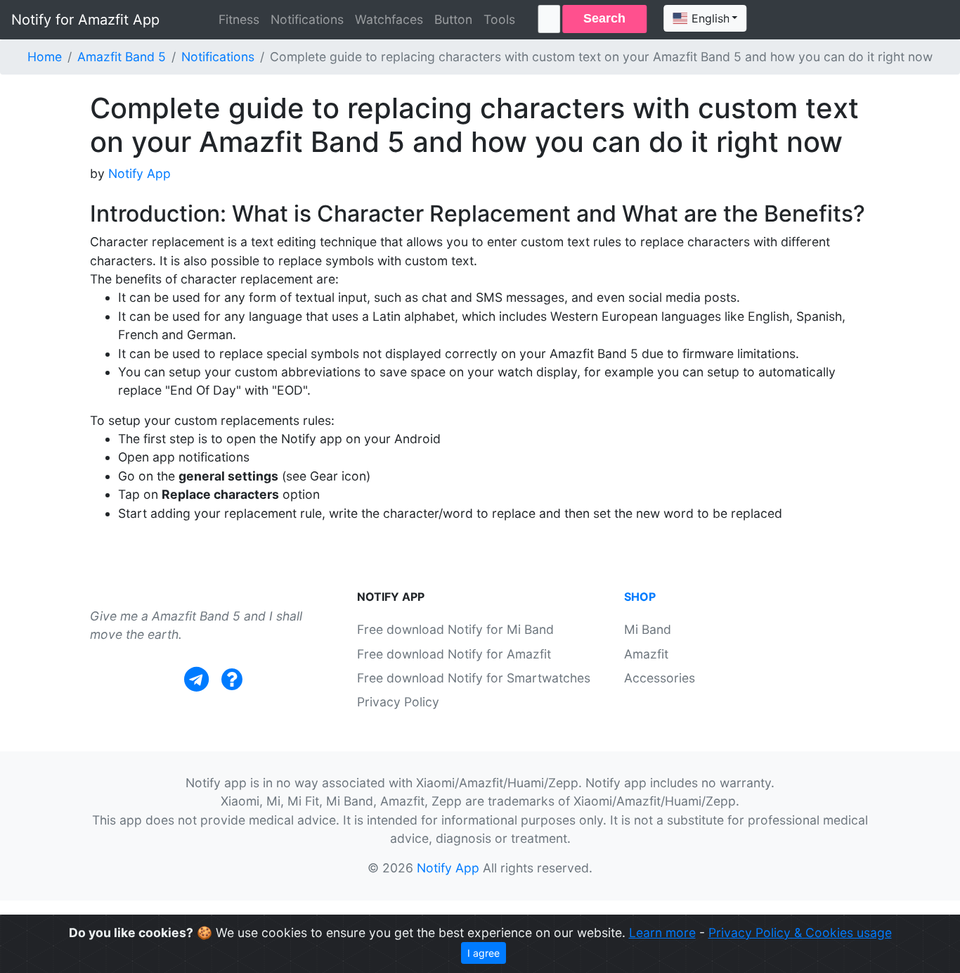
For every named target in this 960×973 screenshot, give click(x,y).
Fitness (239, 19)
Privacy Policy (398, 701)
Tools (499, 19)
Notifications (307, 19)
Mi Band (647, 629)
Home (44, 56)
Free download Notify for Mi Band (455, 629)
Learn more (662, 932)
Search (604, 18)
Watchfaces (389, 19)
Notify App (139, 173)
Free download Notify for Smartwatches (473, 677)
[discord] (231, 679)
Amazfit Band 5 (121, 56)
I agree (483, 953)
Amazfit (646, 654)
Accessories (659, 677)
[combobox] (704, 18)
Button (453, 19)
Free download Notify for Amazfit (454, 654)
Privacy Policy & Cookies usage (800, 932)
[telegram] (196, 679)
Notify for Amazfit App (85, 19)
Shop (640, 597)
